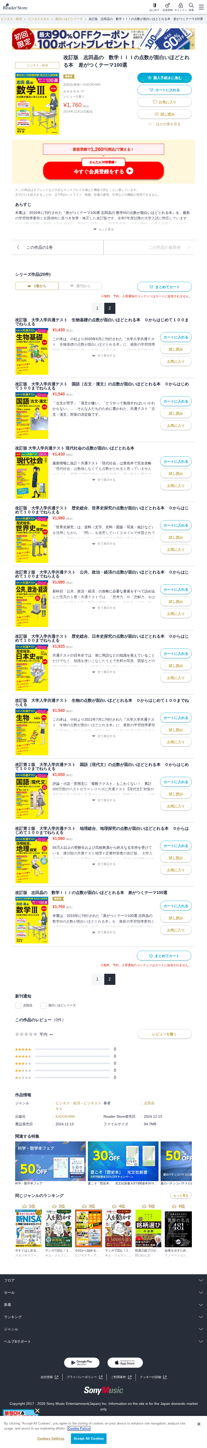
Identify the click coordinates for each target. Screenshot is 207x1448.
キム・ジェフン (55, 1255)
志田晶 (27, 1005)
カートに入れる (167, 90)
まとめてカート (167, 287)
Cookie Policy (79, 1428)
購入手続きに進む (167, 78)
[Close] (198, 1424)
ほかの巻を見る (168, 124)
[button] (153, 1377)
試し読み (168, 114)
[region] (103, 1432)
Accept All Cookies (89, 1438)
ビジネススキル (38, 19)
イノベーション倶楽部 (180, 1255)
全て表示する (106, 355)
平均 (43, 1034)
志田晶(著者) (72, 84)
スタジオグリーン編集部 (31, 1255)
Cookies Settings (50, 1438)
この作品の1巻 (39, 247)
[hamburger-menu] (201, 7)
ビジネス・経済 (11, 19)
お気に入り (167, 102)
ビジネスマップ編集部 (90, 1255)
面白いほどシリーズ (69, 19)
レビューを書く (74, 96)
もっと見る (106, 229)
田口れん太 (142, 1255)
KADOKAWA (92, 84)
